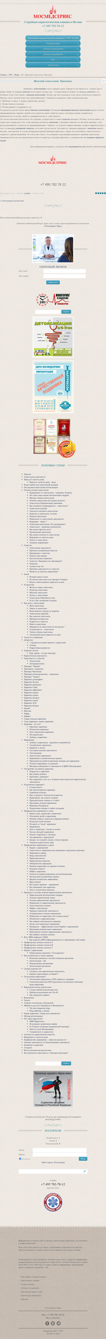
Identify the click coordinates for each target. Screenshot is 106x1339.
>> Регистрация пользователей (12, 200)
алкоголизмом (40, 89)
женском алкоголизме (36, 95)
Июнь (16, 74)
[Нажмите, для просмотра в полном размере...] (53, 160)
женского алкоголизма (40, 110)
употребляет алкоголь (25, 128)
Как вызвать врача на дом (31, 1291)
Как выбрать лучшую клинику (33, 1276)
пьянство (66, 119)
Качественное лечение (30, 1280)
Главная (3, 74)
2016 (10, 74)
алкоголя (26, 92)
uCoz (58, 1333)
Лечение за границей (30, 1288)
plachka (27, 193)
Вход (59, 226)
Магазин (24, 1299)
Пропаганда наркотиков (31, 1295)
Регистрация (50, 226)
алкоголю (91, 128)
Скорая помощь (27, 1284)
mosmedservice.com (76, 147)
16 (22, 74)
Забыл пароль (47, 1162)
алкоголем (53, 122)
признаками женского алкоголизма (76, 110)
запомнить (25, 1159)
